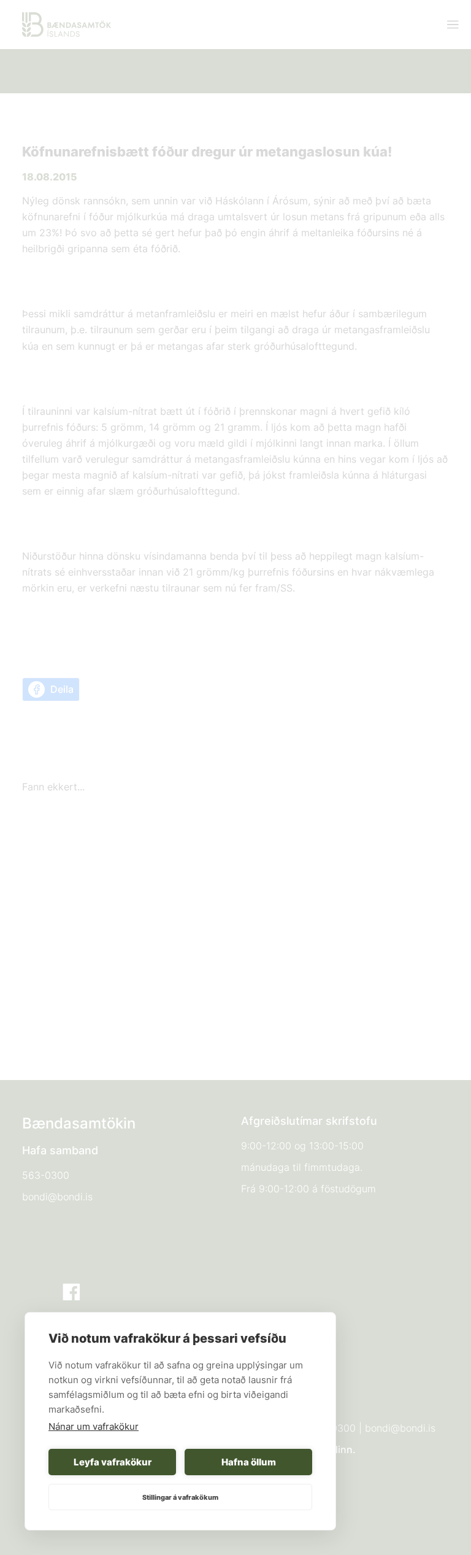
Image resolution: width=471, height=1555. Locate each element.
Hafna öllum (248, 1462)
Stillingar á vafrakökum (180, 1497)
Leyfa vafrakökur (112, 1462)
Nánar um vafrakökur (93, 1426)
